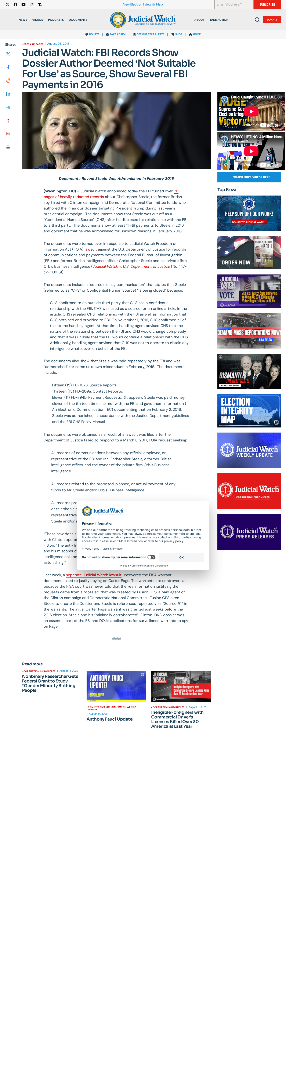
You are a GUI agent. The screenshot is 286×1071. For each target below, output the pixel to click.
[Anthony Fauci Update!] (116, 686)
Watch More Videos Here (251, 177)
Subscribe (267, 5)
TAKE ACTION (118, 34)
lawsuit (90, 249)
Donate (272, 19)
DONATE (94, 34)
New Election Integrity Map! (143, 4)
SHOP (178, 34)
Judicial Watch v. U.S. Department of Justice (131, 266)
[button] (7, 19)
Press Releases (33, 44)
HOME (197, 34)
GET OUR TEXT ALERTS (150, 34)
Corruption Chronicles (39, 671)
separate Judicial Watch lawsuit (94, 575)
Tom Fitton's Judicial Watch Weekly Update (112, 708)
